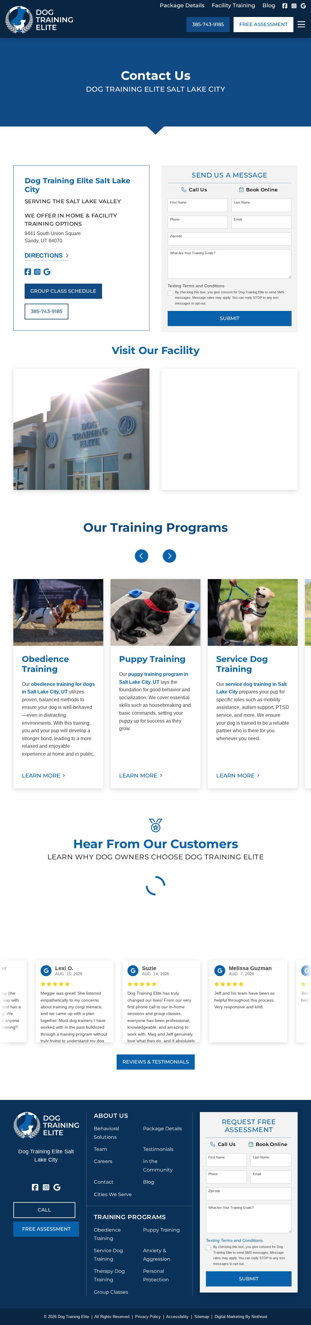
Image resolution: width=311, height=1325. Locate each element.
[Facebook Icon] (284, 5)
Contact (104, 1182)
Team (100, 1149)
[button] (258, 190)
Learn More (41, 775)
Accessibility (177, 1316)
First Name (178, 202)
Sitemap (201, 1316)
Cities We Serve (113, 1194)
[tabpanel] (58, 683)
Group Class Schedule (63, 291)
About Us (111, 1115)
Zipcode (176, 236)
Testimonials (158, 1149)
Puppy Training (161, 1230)
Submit (229, 318)
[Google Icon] (303, 5)
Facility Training (233, 5)
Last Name (242, 202)
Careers (103, 1161)
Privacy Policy (148, 1316)
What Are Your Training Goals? (192, 253)
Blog (268, 5)
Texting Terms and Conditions (196, 285)
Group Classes (111, 1292)
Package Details (182, 5)
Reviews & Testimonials (155, 1062)
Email (238, 219)
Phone (174, 219)
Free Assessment (263, 24)
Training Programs (130, 1217)
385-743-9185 (208, 24)
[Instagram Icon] (294, 5)
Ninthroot (259, 1316)
